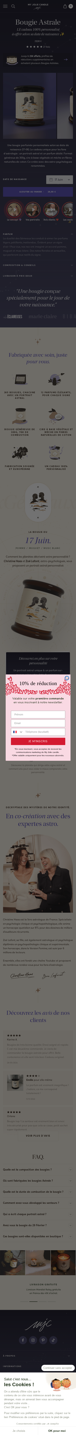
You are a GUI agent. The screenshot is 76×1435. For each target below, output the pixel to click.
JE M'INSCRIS (38, 741)
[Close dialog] (67, 678)
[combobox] (17, 732)
